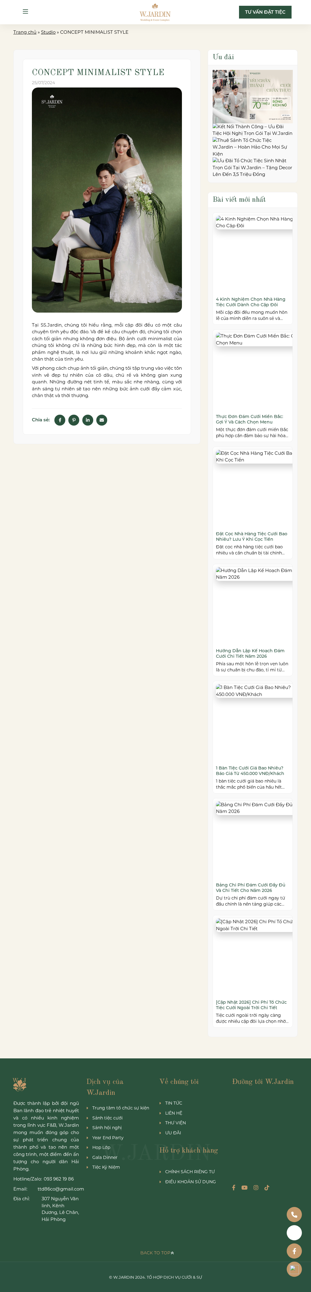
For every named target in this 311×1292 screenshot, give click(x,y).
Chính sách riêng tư (190, 1171)
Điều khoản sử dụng (190, 1181)
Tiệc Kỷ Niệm (106, 1167)
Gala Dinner (105, 1157)
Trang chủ (24, 32)
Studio (48, 32)
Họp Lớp (101, 1147)
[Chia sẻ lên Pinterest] (73, 420)
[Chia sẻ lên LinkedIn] (87, 420)
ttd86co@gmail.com (58, 1189)
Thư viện (175, 1123)
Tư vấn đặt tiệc (265, 12)
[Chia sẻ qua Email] (101, 420)
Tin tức (173, 1103)
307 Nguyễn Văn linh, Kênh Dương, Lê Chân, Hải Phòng (60, 1209)
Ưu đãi (173, 1133)
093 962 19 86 (59, 1179)
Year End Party (108, 1137)
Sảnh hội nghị (107, 1127)
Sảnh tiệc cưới (107, 1118)
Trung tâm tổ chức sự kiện (120, 1108)
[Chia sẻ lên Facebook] (59, 420)
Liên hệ (173, 1113)
